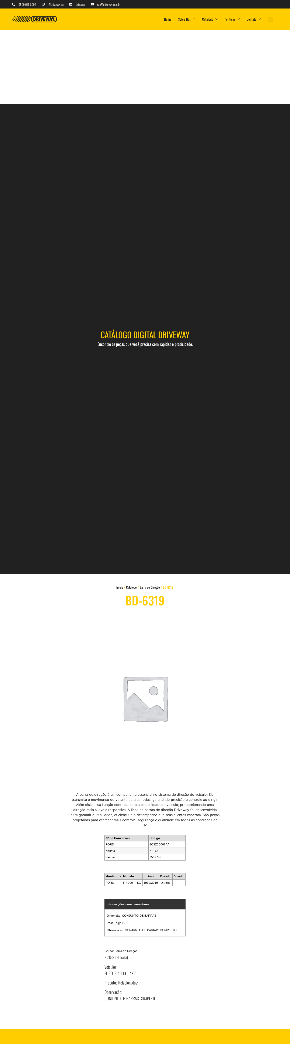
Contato (251, 19)
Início (119, 587)
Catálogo (207, 19)
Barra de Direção (150, 587)
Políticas (229, 19)
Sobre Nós (184, 19)
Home (167, 19)
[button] (270, 19)
